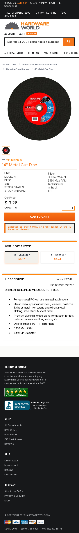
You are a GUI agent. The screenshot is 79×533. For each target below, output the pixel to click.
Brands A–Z (10, 429)
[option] (21, 257)
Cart (27, 33)
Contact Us (10, 474)
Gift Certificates (13, 439)
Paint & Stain (51, 53)
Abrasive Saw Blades (17, 69)
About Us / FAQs (13, 491)
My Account (11, 465)
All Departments (13, 53)
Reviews (9, 443)
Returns (8, 469)
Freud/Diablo (14, 160)
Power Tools (70, 53)
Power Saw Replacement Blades (40, 64)
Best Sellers (10, 434)
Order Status (11, 460)
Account (9, 33)
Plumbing (33, 53)
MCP (7, 500)
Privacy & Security (14, 495)
